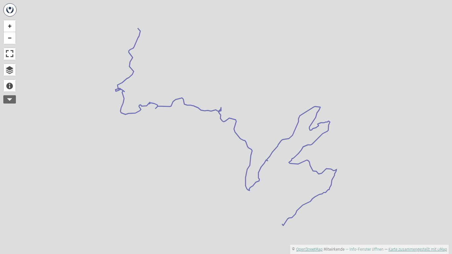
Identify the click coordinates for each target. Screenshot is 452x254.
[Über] (10, 86)
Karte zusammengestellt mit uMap (417, 249)
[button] (10, 26)
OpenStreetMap (309, 249)
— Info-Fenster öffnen (364, 249)
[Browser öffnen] (10, 70)
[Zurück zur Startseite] (10, 10)
